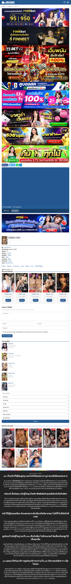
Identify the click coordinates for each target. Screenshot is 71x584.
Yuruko (10, 261)
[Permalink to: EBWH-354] (49, 282)
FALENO (10, 365)
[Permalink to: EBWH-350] (21, 282)
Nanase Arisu (9, 263)
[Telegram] (20, 165)
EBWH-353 (35, 294)
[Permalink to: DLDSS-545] (49, 438)
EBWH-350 (21, 294)
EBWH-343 (63, 294)
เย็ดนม (58, 504)
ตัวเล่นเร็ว (15, 211)
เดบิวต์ (20, 527)
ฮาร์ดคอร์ (30, 486)
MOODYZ (39, 550)
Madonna (53, 571)
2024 (7, 257)
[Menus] (67, 2)
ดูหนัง (37, 485)
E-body (9, 253)
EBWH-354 (49, 294)
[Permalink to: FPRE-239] (8, 438)
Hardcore (17, 266)
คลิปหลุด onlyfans (43, 578)
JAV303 (40, 473)
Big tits (10, 266)
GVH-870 (35, 466)
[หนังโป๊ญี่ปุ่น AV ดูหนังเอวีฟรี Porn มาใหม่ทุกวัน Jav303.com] (8, 2)
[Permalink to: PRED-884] (35, 438)
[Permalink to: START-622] (8, 458)
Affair (4, 266)
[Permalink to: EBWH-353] (35, 282)
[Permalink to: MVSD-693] (62, 438)
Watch (8, 300)
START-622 (8, 466)
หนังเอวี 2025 (33, 473)
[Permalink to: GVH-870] (35, 458)
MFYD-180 (21, 446)
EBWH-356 (8, 294)
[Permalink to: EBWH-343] (62, 282)
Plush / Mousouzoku (13, 355)
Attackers (10, 345)
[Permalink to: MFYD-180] (21, 438)
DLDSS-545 (49, 446)
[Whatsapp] (17, 165)
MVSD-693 (63, 446)
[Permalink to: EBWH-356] (8, 282)
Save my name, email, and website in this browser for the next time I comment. (25, 332)
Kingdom (10, 375)
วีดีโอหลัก (6, 211)
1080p (9, 255)
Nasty (28, 266)
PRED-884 (35, 446)
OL (32, 266)
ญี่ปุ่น (9, 259)
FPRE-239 (8, 446)
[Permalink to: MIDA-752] (21, 458)
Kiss (23, 266)
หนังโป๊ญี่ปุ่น (39, 266)
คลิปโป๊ (41, 483)
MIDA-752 (21, 466)
